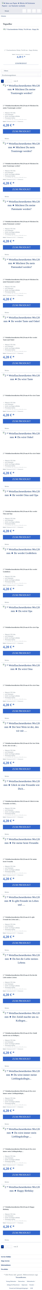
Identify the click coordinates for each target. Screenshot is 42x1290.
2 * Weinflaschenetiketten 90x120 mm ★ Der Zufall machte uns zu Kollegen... (20, 1034)
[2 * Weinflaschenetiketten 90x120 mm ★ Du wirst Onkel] (21, 442)
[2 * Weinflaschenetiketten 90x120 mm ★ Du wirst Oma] (21, 674)
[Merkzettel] (29, 11)
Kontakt (31, 1285)
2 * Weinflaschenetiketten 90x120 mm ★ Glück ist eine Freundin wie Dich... (21, 802)
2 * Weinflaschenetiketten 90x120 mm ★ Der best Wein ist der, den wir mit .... (21, 744)
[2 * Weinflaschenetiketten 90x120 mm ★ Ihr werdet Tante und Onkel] (21, 326)
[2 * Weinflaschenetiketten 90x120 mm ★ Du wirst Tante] (21, 384)
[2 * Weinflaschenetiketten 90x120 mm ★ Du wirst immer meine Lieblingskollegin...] (21, 1079)
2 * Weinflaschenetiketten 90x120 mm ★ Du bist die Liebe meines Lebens (20, 976)
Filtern (6, 71)
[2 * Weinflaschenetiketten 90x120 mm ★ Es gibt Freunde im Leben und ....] (21, 905)
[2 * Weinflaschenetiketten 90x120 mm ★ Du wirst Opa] (21, 616)
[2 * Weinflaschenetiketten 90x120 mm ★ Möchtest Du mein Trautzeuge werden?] (21, 152)
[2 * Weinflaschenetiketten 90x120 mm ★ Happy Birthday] (21, 1195)
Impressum (24, 1285)
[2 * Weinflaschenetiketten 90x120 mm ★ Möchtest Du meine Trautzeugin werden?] (21, 94)
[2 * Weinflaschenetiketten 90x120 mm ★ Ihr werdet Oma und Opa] (21, 500)
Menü (7, 11)
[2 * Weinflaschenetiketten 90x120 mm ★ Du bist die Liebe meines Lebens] (21, 963)
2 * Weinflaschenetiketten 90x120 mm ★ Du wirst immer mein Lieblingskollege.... (19, 1150)
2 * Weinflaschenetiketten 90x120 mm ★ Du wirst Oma (21, 685)
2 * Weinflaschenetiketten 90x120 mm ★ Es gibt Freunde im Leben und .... (18, 918)
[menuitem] (5, 11)
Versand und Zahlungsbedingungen (18, 1288)
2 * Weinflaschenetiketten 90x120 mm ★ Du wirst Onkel (21, 453)
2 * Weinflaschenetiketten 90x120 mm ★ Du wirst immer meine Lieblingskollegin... (19, 1092)
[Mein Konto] (34, 11)
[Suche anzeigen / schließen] (24, 11)
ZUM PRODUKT (21, 63)
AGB (31, 1288)
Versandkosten (21, 1277)
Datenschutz (21, 1281)
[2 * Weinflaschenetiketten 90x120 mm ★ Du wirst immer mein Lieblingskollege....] (21, 1137)
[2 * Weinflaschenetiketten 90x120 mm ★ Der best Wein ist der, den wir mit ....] (21, 732)
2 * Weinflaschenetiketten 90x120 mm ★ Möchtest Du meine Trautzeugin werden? (20, 107)
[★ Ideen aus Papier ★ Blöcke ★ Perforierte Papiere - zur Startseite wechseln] (21, 4)
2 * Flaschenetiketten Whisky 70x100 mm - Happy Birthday (21, 50)
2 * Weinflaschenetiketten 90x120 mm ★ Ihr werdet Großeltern (20, 571)
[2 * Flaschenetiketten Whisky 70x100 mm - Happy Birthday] (21, 38)
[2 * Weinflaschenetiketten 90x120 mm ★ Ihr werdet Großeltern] (21, 558)
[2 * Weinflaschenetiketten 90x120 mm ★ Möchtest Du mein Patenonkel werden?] (21, 268)
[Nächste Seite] (5, 81)
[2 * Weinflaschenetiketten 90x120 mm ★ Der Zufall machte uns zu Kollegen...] (21, 1021)
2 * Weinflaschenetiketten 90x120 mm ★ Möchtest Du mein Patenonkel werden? (20, 281)
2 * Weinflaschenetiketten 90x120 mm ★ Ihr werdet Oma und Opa (20, 513)
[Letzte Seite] (10, 81)
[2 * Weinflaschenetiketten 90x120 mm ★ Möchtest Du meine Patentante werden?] (21, 210)
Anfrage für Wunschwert (13, 1285)
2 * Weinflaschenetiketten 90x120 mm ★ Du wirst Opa (21, 627)
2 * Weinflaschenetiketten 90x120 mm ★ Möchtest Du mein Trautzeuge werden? (20, 165)
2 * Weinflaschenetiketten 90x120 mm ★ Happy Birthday (18, 1208)
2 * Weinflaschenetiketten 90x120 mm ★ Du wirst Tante (21, 395)
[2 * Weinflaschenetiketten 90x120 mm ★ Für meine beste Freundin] (21, 847)
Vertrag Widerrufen (11, 1281)
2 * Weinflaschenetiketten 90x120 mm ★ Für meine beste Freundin (20, 860)
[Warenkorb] (39, 11)
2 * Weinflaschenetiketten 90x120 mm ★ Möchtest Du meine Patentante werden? (20, 223)
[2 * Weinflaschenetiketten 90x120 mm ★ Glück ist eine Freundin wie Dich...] (21, 790)
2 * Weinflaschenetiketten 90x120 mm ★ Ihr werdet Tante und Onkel (20, 339)
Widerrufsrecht (31, 1281)
